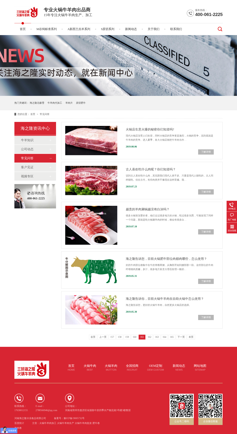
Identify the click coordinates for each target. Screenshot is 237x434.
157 (112, 337)
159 (127, 337)
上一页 (103, 337)
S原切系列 (107, 29)
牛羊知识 (27, 140)
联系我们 (176, 29)
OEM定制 (155, 367)
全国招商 (132, 367)
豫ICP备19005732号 (74, 418)
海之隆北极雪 (37, 103)
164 (164, 337)
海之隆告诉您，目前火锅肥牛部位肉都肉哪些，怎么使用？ (166, 259)
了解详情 (206, 152)
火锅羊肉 (111, 367)
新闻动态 (131, 29)
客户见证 (27, 167)
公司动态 (27, 149)
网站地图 (200, 367)
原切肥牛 (81, 103)
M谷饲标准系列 (46, 29)
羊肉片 (69, 103)
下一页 (181, 337)
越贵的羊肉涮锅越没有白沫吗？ (148, 209)
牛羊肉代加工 (55, 103)
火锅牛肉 (90, 367)
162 (149, 337)
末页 (191, 337)
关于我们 (153, 29)
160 (134, 337)
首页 (23, 29)
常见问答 (44, 114)
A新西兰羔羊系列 (78, 29)
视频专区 (27, 176)
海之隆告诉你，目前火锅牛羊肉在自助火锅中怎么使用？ (165, 298)
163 (157, 337)
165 (172, 337)
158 (119, 337)
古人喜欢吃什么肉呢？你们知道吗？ (151, 169)
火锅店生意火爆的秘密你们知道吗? (150, 129)
